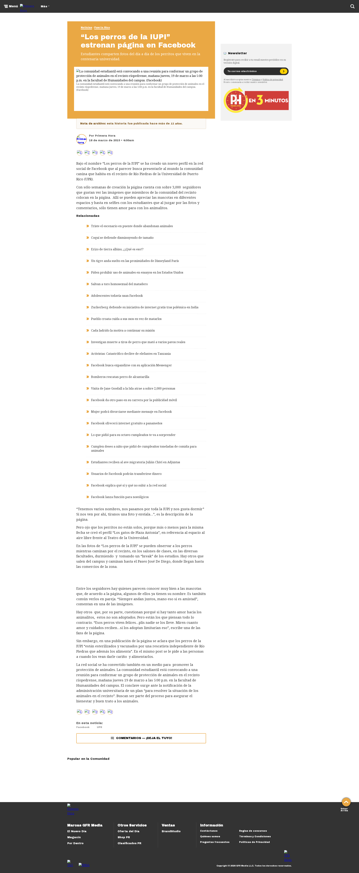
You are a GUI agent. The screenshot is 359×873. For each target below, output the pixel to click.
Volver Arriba (344, 809)
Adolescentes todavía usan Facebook (117, 296)
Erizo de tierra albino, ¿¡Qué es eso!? (117, 249)
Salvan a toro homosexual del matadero (119, 284)
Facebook (82, 727)
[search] (352, 6)
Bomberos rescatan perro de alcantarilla (120, 377)
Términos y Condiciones (255, 836)
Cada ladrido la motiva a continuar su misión (123, 330)
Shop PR (124, 837)
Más (44, 6)
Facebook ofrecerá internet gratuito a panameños (126, 423)
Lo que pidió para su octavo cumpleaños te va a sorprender (133, 435)
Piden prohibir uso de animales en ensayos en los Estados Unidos (137, 272)
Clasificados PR (129, 843)
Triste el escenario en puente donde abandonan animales (132, 226)
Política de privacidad (273, 79)
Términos (256, 79)
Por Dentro (75, 843)
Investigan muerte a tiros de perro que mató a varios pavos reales (138, 342)
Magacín (74, 837)
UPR (99, 727)
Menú (13, 6)
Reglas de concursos (253, 831)
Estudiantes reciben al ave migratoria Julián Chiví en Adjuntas (135, 462)
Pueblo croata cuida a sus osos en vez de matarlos (126, 319)
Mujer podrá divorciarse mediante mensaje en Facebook (131, 412)
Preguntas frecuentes (214, 842)
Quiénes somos (210, 836)
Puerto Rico (102, 27)
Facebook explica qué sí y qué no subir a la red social (128, 485)
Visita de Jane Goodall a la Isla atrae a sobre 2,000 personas (133, 388)
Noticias (86, 27)
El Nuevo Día (77, 831)
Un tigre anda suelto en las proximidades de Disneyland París (135, 261)
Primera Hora (105, 135)
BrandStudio (171, 831)
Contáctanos (208, 831)
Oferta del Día (128, 831)
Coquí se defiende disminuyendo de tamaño (122, 238)
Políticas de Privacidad (254, 842)
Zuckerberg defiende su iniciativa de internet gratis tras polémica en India (144, 307)
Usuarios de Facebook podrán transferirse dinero (126, 474)
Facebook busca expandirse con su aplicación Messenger (131, 365)
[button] (87, 152)
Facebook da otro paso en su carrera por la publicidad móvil (134, 400)
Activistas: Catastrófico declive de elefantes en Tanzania (131, 354)
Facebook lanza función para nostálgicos (120, 497)
